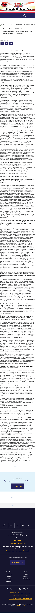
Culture (26, 572)
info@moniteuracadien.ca (17, 543)
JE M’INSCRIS (18, 562)
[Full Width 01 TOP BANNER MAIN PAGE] (17, 10)
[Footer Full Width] (17, 504)
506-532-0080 (17, 540)
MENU (30, 15)
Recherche (24, 15)
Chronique (26, 576)
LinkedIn (23, 525)
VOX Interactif (20, 606)
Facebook (4, 525)
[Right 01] (18, 466)
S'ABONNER (18, 486)
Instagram (16, 525)
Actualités (8, 572)
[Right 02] (17, 496)
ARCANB (13, 593)
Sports (26, 574)
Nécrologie (9, 581)
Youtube (10, 525)
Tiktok (29, 525)
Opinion (9, 579)
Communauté (8, 574)
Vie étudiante (26, 579)
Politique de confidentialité (20, 595)
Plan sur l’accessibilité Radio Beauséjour (20, 598)
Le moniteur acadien (9, 15)
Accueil (17, 518)
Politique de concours (24, 593)
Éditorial (8, 576)
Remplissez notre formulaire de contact (17, 551)
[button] (2, 43)
